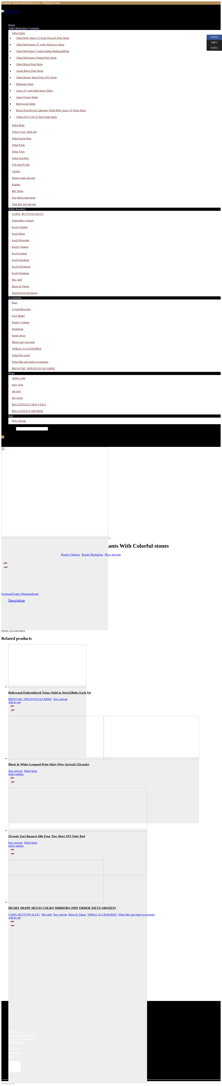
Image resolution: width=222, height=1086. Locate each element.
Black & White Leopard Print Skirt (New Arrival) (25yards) (48, 764)
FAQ (11, 1056)
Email (35, 594)
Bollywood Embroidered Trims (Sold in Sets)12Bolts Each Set (49, 692)
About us (14, 1049)
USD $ (212, 36)
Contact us (15, 1052)
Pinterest (27, 594)
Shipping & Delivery (21, 1039)
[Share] (9, 1083)
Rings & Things (77, 914)
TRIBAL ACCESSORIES (102, 914)
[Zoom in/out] (2, 1083)
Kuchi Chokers (70, 554)
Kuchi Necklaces (92, 554)
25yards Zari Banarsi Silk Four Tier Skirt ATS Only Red (46, 836)
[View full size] (109, 538)
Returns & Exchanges (22, 1035)
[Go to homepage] (18, 15)
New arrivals (113, 554)
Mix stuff (47, 914)
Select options (16, 774)
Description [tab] (16, 600)
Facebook (6, 594)
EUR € (212, 47)
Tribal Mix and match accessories (136, 914)
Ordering (14, 1031)
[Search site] (3, 433)
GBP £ (212, 42)
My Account (16, 1042)
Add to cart (14, 702)
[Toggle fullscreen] (6, 1083)
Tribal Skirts (30, 771)
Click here (66, 2)
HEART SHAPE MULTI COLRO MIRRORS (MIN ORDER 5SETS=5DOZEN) (62, 908)
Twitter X (17, 594)
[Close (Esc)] (13, 1083)
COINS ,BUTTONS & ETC (24, 914)
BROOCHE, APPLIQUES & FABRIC (30, 699)
